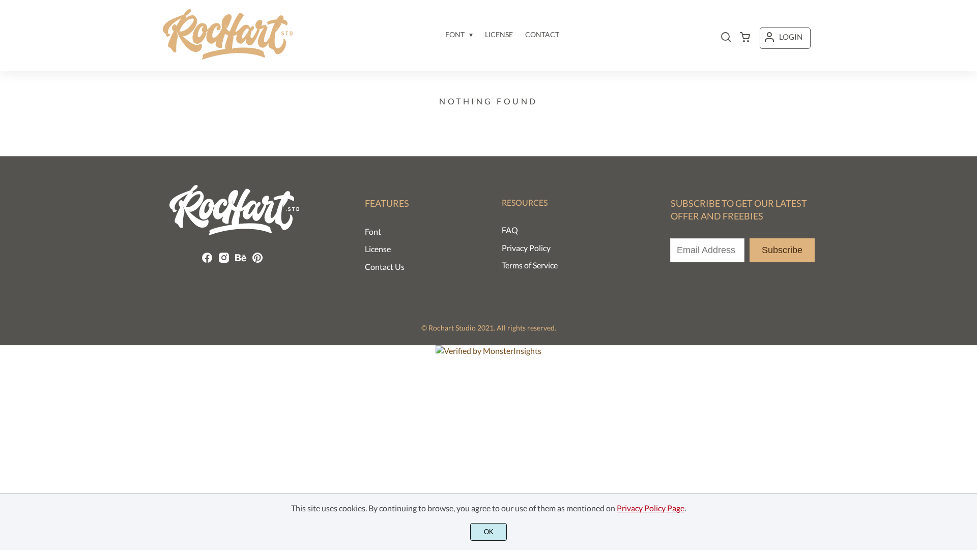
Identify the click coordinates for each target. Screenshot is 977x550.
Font (373, 231)
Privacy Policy (526, 248)
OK (489, 532)
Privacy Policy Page (650, 508)
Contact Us (385, 266)
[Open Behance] (241, 260)
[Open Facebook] (207, 260)
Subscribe (782, 250)
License (378, 249)
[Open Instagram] (224, 260)
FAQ (510, 230)
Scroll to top (968, 346)
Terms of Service (530, 265)
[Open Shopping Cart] (745, 38)
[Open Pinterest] (257, 260)
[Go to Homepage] (228, 56)
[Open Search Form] (726, 38)
